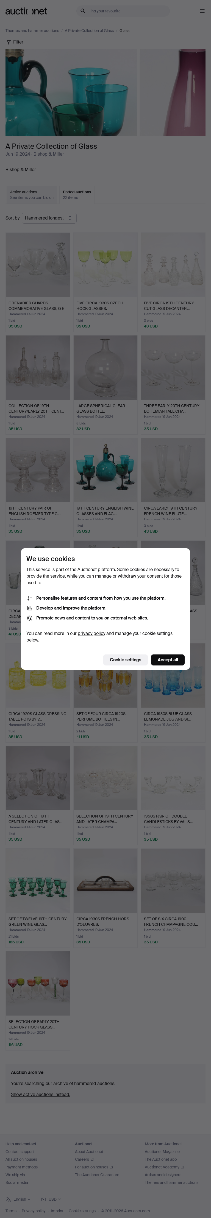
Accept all (168, 660)
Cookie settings (125, 660)
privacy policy (91, 633)
